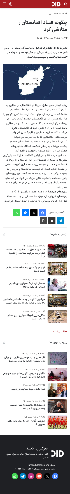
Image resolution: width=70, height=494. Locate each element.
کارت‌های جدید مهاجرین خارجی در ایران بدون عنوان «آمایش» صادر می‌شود (24, 359)
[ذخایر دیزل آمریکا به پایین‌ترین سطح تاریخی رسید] (57, 316)
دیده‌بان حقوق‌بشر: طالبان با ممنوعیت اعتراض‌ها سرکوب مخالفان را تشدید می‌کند (25, 253)
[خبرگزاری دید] (56, 4)
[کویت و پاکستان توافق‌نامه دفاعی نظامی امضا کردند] (57, 268)
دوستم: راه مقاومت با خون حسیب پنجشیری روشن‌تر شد (27, 406)
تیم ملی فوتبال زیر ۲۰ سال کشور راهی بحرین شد (26, 422)
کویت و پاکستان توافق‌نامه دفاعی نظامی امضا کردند (25, 269)
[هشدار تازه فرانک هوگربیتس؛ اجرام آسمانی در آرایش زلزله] (57, 284)
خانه (62, 14)
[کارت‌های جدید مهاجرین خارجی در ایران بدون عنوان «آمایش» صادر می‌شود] (57, 358)
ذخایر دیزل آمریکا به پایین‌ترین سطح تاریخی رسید (26, 317)
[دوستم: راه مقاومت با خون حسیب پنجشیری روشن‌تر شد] (57, 406)
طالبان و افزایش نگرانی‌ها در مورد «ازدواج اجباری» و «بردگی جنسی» (24, 375)
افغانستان (53, 14)
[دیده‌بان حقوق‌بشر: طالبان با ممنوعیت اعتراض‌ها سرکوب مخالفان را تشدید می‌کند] (57, 251)
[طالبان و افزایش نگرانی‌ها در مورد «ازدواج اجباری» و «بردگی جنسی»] (57, 374)
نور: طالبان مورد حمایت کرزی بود (28, 389)
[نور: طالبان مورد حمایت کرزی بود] (57, 390)
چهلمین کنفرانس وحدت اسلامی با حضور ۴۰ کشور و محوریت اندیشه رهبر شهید (24, 301)
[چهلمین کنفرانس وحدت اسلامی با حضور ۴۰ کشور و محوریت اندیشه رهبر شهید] (57, 300)
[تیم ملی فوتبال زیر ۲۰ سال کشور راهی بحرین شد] (57, 422)
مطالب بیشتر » (60, 332)
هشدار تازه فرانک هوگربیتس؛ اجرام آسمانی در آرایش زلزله (27, 285)
